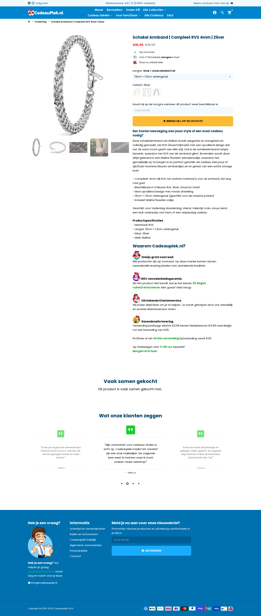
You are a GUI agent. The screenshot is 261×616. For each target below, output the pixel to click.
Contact (75, 556)
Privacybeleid (78, 551)
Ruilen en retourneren (84, 534)
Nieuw (99, 10)
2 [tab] (127, 483)
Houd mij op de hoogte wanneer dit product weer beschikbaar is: (175, 104)
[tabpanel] (130, 449)
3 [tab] (133, 483)
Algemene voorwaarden (86, 545)
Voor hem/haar (128, 15)
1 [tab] (122, 483)
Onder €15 (133, 10)
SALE (170, 15)
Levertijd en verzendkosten (87, 529)
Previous (32, 450)
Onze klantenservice (41, 571)
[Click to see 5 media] (120, 147)
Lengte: (154, 71)
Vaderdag (41, 21)
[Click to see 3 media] (78, 147)
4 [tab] (139, 483)
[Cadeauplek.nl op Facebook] (29, 3)
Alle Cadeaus (153, 15)
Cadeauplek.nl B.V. (64, 608)
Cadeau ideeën (100, 15)
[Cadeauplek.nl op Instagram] (33, 3)
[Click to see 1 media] (37, 147)
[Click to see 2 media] (58, 147)
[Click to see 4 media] (99, 147)
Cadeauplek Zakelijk (83, 540)
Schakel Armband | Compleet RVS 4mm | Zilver (77, 21)
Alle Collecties (154, 10)
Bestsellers (114, 10)
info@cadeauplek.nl (42, 583)
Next (124, 85)
